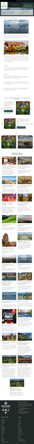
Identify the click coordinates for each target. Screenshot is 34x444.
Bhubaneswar (3, 420)
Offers (19, 424)
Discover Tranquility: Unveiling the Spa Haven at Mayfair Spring (9, 167)
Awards (19, 428)
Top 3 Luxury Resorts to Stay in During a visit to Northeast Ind (24, 283)
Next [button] (32, 109)
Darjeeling (3, 421)
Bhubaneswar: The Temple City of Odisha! (8, 248)
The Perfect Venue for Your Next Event (24, 365)
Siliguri (2, 440)
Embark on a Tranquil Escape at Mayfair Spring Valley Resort (9, 366)
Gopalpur (2, 426)
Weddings (19, 423)
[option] (17, 10)
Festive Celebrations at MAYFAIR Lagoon (8, 325)
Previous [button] (2, 109)
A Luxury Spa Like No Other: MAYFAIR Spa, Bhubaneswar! (23, 204)
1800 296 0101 (21, 409)
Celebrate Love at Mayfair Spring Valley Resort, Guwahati (24, 343)
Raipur (2, 437)
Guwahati (2, 427)
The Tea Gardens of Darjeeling (7, 225)
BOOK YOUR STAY (28, 5)
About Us (19, 432)
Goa (2, 424)
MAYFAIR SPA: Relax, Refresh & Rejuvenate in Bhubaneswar (24, 167)
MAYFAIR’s (26, 0)
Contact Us (20, 431)
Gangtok (2, 423)
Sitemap (17, 443)
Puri (2, 434)
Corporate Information (21, 441)
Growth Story (20, 430)
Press (19, 435)
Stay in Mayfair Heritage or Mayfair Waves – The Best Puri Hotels (24, 186)
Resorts (14, 4)
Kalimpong (3, 431)
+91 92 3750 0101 (22, 407)
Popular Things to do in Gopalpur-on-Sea (9, 302)
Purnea (2, 436)
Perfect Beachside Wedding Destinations (24, 242)
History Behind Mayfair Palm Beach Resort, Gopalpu (8, 186)
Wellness (19, 427)
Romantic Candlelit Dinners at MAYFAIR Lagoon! (7, 204)
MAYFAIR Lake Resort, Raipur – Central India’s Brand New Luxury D (24, 320)
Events (19, 421)
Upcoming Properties (4, 441)
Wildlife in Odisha (23, 301)
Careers (19, 438)
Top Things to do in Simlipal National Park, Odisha (8, 265)
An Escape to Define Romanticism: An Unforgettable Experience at (7, 283)
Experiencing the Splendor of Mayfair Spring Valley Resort (16, 389)
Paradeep (2, 433)
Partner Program (20, 434)
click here (8, 83)
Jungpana (2, 430)
